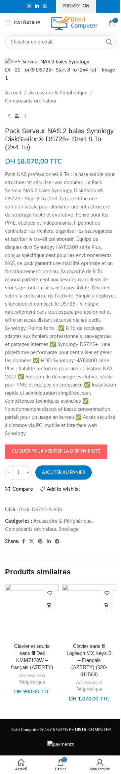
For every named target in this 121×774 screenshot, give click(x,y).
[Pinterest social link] (40, 541)
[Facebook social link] (23, 541)
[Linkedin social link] (37, 6)
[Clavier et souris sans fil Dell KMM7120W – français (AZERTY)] (32, 611)
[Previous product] (9, 116)
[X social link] (31, 541)
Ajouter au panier (63, 472)
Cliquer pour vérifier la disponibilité (56, 451)
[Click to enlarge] (17, 69)
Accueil (13, 92)
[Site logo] (74, 22)
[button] (49, 605)
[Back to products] (17, 116)
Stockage (68, 529)
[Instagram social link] (29, 6)
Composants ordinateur (30, 101)
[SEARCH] (109, 42)
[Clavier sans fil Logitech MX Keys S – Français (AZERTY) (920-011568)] (89, 611)
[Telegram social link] (57, 541)
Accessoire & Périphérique (58, 92)
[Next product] (25, 116)
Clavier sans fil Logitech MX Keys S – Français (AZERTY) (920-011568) (89, 660)
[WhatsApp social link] (45, 6)
